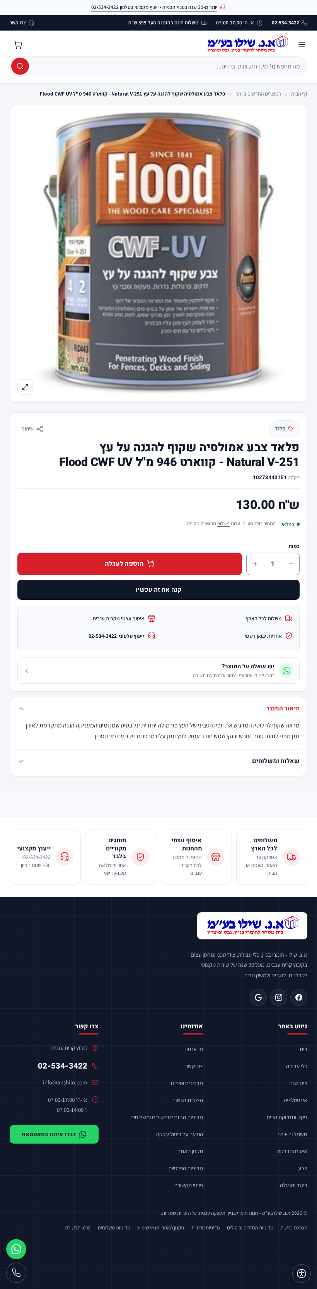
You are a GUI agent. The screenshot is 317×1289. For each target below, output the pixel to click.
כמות (294, 546)
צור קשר (194, 1066)
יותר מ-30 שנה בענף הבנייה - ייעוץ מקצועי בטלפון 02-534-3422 (154, 6)
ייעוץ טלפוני (117, 635)
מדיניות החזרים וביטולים (250, 1227)
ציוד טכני (297, 1083)
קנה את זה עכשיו (158, 589)
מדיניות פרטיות (205, 1227)
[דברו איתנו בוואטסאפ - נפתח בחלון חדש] (16, 1249)
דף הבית (299, 93)
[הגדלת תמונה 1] (158, 253)
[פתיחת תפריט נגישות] (301, 1273)
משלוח (223, 523)
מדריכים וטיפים (187, 1083)
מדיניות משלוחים (114, 1227)
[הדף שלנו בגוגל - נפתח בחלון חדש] (258, 997)
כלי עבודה (296, 1066)
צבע (302, 1168)
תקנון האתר (190, 1151)
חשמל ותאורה (292, 1134)
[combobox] (167, 66)
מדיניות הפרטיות (185, 1168)
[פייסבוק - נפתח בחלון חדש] (298, 997)
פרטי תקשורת (188, 1185)
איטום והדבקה (292, 1151)
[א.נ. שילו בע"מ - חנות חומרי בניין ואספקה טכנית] (252, 925)
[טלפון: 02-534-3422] (16, 1273)
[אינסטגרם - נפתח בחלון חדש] (278, 997)
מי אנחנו (193, 1049)
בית (303, 1049)
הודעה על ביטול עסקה (179, 1134)
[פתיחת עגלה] (18, 44)
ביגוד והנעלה (293, 1185)
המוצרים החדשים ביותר (258, 93)
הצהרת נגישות (187, 1100)
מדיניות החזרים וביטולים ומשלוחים (166, 1117)
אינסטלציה (295, 1100)
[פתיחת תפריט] (301, 44)
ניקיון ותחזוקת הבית (286, 1117)
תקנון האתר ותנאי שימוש (160, 1227)
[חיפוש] (20, 66)
